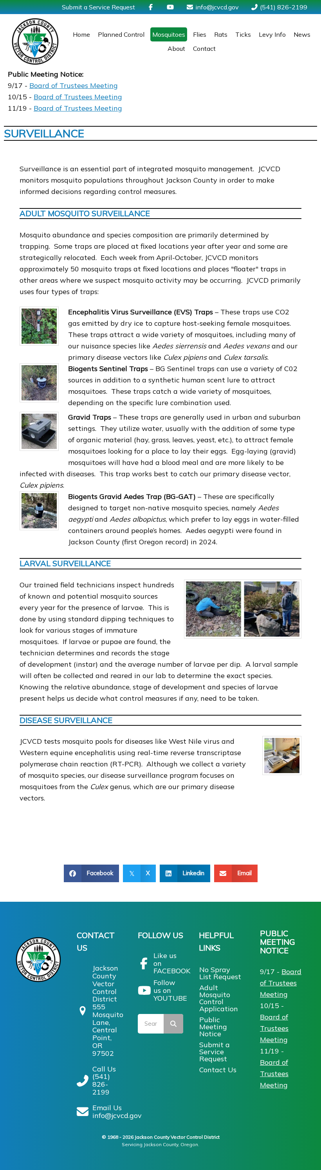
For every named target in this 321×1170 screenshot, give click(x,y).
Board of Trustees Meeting (73, 85)
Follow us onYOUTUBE (170, 990)
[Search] (173, 1024)
